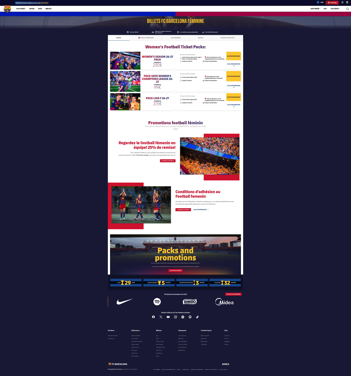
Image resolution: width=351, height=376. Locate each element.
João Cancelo (135, 356)
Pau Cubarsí (134, 338)
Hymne (226, 338)
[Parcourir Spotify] (157, 301)
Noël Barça (204, 344)
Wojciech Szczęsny (113, 335)
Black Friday (204, 341)
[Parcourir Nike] (125, 301)
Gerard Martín (135, 344)
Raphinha (181, 338)
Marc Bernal (159, 353)
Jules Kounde (135, 347)
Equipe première (315, 9)
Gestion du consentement (211, 369)
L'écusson (227, 335)
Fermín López (160, 341)
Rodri (157, 356)
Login (320, 2)
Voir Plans (333, 2)
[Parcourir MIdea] (224, 301)
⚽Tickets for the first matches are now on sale (32, 3)
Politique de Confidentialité (168, 369)
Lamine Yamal (182, 335)
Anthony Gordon (182, 344)
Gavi (157, 335)
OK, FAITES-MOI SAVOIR (175, 270)
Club (325, 9)
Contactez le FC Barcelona (197, 369)
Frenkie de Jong (160, 347)
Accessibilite (185, 369)
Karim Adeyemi (182, 347)
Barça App (203, 338)
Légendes (227, 341)
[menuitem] (347, 2)
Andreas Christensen (137, 341)
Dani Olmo (159, 350)
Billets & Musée (20, 9)
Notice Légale (156, 369)
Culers (40, 9)
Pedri (157, 338)
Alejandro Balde (135, 335)
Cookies (178, 369)
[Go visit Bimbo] (191, 301)
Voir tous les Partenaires (233, 294)
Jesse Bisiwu (181, 350)
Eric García (134, 350)
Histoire (226, 344)
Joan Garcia (111, 338)
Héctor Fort (134, 353)
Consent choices (223, 369)
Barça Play (48, 9)
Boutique (31, 9)
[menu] (347, 2)
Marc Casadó (159, 344)
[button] (209, 155)
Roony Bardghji (182, 341)
